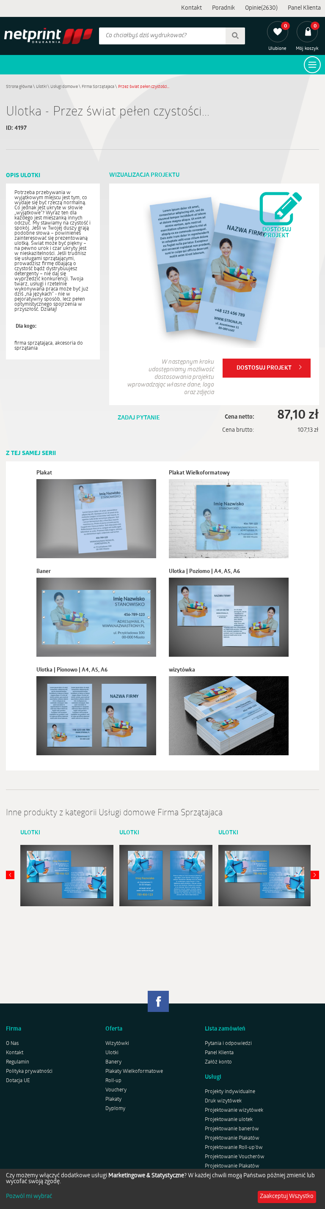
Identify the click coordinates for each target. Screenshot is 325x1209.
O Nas (12, 1043)
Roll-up (113, 1080)
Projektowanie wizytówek (234, 1110)
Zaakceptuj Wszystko (287, 1196)
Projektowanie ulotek (229, 1119)
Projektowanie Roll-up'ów (234, 1147)
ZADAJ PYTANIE (139, 418)
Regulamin (17, 1062)
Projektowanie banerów (232, 1129)
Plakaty (113, 1099)
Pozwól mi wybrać (29, 1197)
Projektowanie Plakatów (232, 1138)
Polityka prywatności (29, 1071)
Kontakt (191, 8)
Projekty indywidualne (230, 1091)
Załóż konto (218, 1062)
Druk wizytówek (223, 1101)
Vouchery (116, 1090)
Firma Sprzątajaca (98, 87)
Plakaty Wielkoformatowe (134, 1071)
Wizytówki (117, 1043)
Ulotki (41, 87)
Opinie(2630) (261, 8)
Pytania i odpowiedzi (228, 1043)
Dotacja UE (18, 1080)
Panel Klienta (304, 8)
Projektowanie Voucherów (234, 1157)
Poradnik (223, 8)
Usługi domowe (64, 87)
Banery (113, 1062)
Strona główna (19, 87)
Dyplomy (115, 1108)
